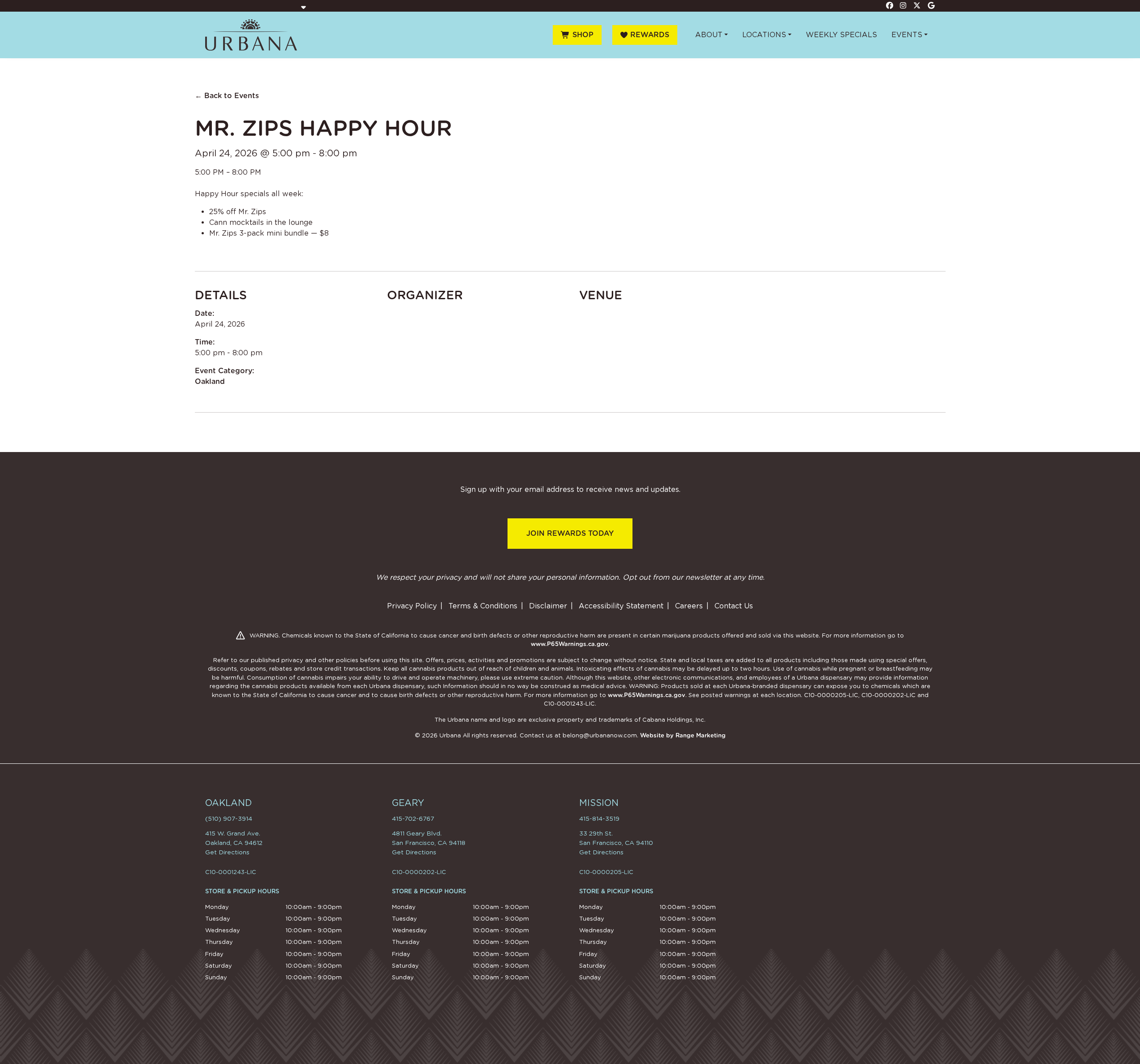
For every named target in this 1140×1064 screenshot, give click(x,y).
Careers (689, 606)
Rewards (649, 34)
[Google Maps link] (931, 5)
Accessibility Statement (621, 606)
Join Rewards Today (570, 533)
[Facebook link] (889, 5)
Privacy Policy (412, 606)
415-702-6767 (413, 818)
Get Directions (227, 852)
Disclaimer (548, 606)
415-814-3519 (599, 818)
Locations (764, 34)
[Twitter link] (917, 5)
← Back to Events (227, 95)
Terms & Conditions (482, 606)
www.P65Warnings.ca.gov (569, 644)
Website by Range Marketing (683, 735)
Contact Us (733, 606)
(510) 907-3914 (228, 818)
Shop (583, 34)
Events (906, 34)
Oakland (210, 381)
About (709, 34)
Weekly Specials (841, 34)
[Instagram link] (903, 5)
